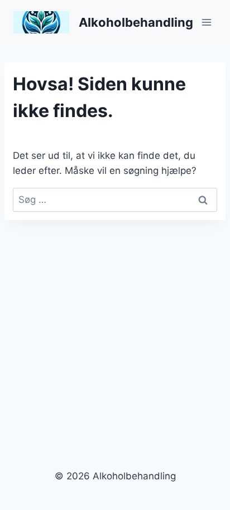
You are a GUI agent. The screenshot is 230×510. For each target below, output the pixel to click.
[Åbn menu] (206, 22)
